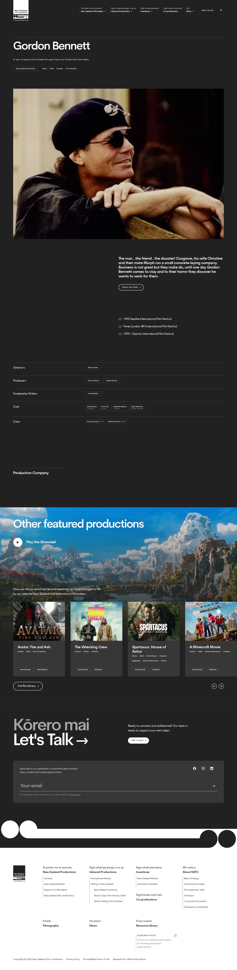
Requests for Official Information (129, 959)
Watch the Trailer (130, 287)
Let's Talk (50, 741)
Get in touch (207, 10)
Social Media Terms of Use (96, 959)
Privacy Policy (75, 795)
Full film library (27, 686)
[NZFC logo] (21, 10)
